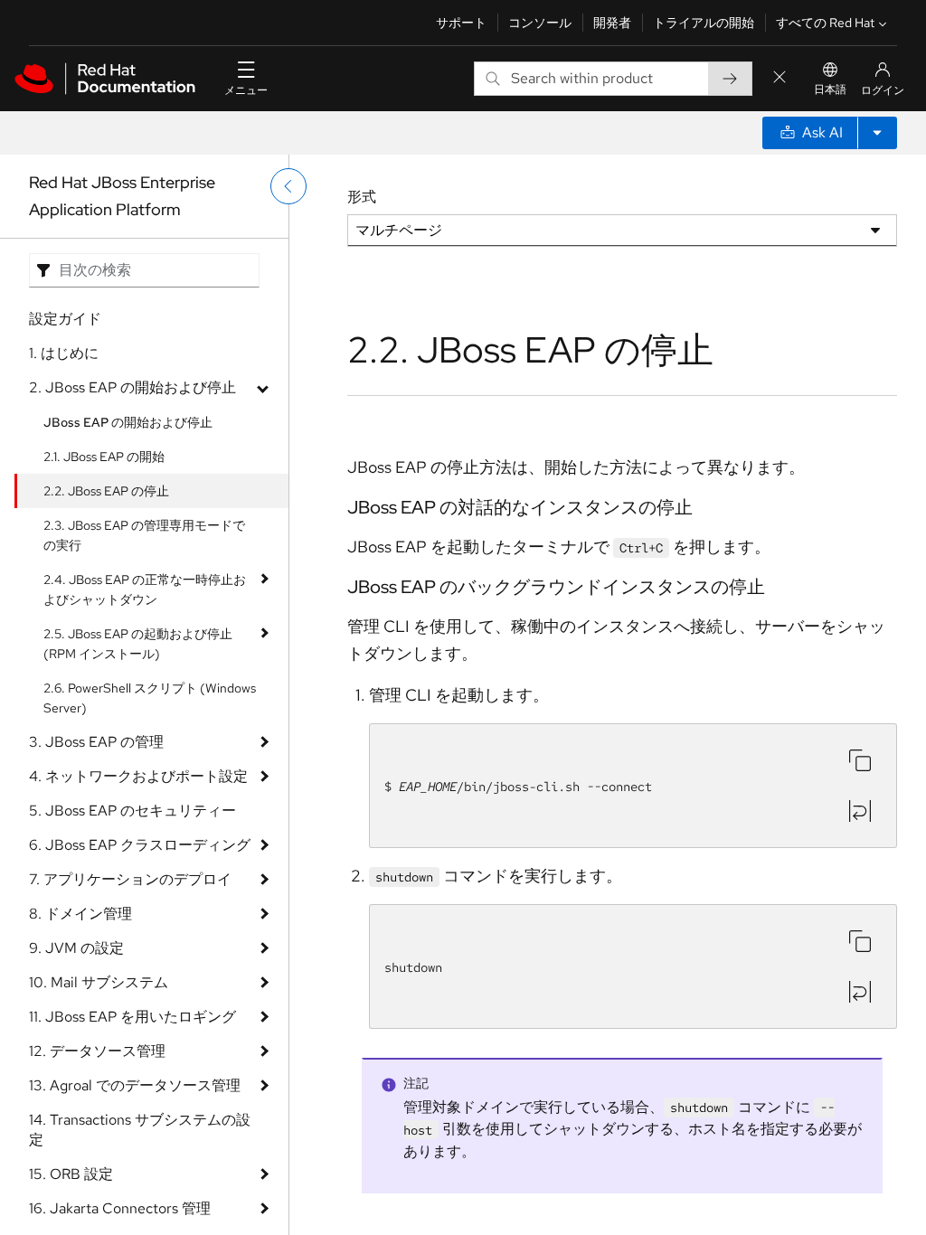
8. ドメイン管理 (80, 913)
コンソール (540, 22)
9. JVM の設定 (76, 947)
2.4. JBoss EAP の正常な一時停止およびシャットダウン (144, 589)
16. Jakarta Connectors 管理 (120, 1208)
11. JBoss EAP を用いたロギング (132, 1016)
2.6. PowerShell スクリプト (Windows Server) (149, 698)
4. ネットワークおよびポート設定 (138, 776)
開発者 (612, 22)
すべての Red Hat (825, 22)
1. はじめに (64, 353)
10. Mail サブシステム (98, 982)
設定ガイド (65, 318)
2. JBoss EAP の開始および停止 (132, 387)
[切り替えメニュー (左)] (288, 186)
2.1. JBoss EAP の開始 (104, 456)
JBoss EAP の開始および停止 (128, 422)
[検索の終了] (779, 78)
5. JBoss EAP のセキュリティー (132, 810)
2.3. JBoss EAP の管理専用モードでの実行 (144, 535)
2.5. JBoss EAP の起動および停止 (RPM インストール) (137, 644)
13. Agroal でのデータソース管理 (135, 1085)
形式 (361, 196)
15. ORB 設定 (71, 1173)
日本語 (830, 89)
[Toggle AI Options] (877, 133)
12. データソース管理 (97, 1051)
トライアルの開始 (703, 22)
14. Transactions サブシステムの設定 (139, 1129)
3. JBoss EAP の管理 (96, 741)
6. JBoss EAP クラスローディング (139, 844)
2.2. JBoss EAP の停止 (106, 491)
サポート (461, 22)
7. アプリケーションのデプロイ (130, 879)
